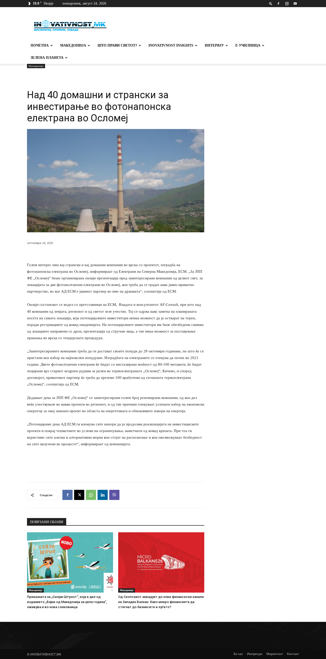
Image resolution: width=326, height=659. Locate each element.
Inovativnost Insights (170, 45)
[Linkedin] (103, 495)
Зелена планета (47, 58)
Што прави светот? (117, 45)
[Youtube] (295, 3)
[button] (271, 3)
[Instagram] (287, 3)
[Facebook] (278, 3)
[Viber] (114, 495)
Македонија (73, 45)
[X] (79, 495)
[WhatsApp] (91, 495)
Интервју (214, 45)
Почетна (40, 45)
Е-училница (247, 45)
